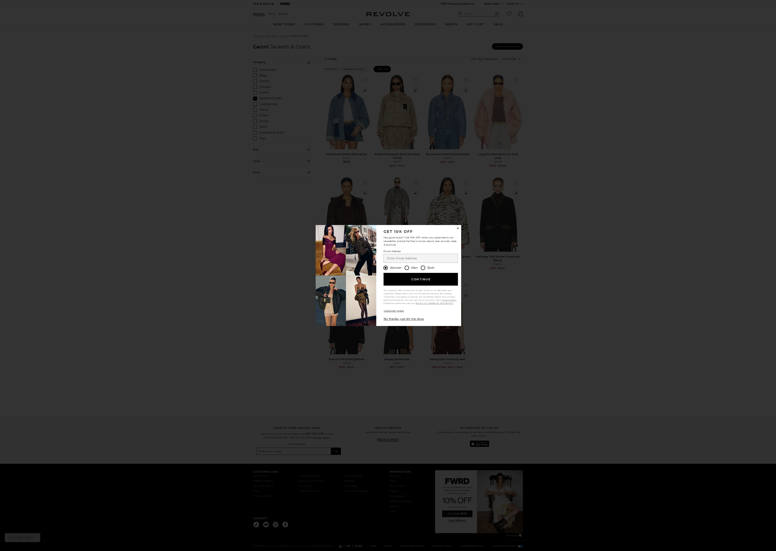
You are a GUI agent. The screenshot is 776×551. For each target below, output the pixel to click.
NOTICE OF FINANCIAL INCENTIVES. (434, 303)
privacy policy (449, 300)
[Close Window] (458, 228)
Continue (421, 279)
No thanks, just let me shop (404, 319)
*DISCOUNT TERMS (394, 311)
